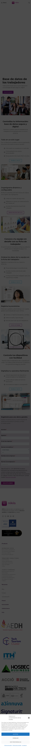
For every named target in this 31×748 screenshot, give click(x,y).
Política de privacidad (16, 745)
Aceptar (15, 734)
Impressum (24, 745)
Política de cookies (8, 745)
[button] (29, 718)
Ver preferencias (15, 742)
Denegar (15, 738)
